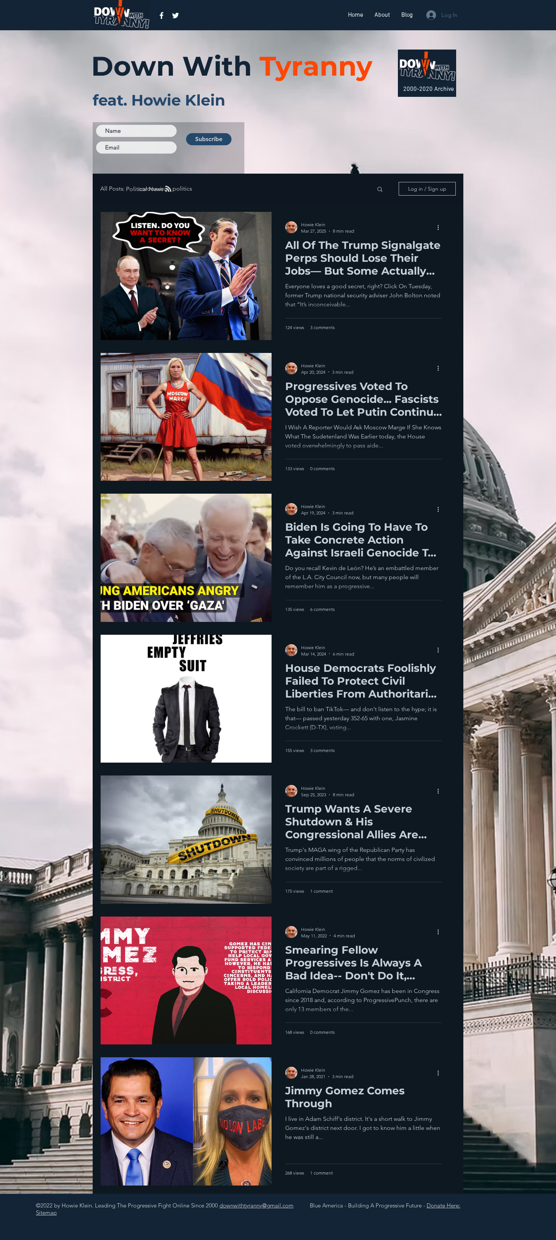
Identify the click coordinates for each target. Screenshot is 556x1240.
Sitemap (46, 1212)
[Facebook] (161, 15)
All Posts (111, 188)
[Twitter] (175, 15)
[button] (380, 190)
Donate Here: (443, 1205)
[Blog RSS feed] (168, 189)
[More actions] (440, 227)
